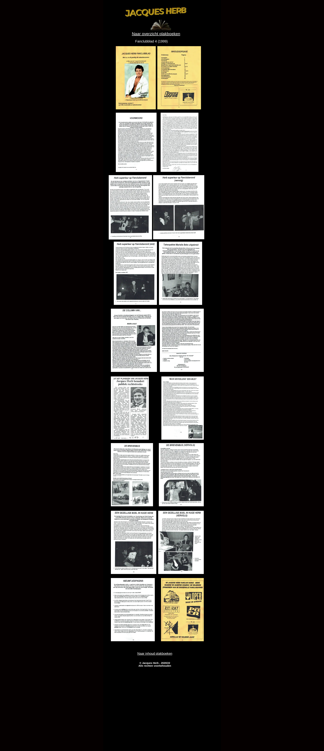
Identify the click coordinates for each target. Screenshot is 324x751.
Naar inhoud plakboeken (154, 653)
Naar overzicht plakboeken (156, 33)
